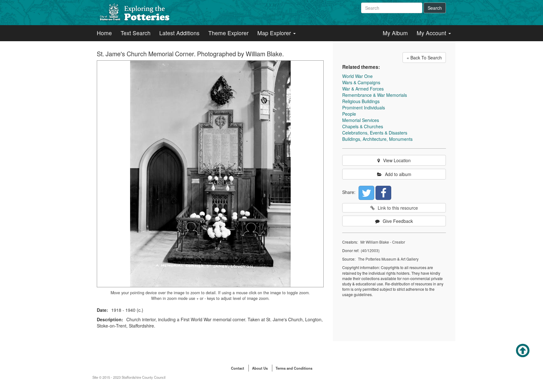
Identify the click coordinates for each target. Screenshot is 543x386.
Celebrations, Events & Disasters (374, 133)
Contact (237, 368)
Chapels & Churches (362, 126)
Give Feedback (398, 221)
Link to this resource (398, 208)
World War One (357, 76)
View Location (397, 160)
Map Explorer (275, 33)
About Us (260, 368)
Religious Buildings (361, 101)
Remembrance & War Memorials (374, 95)
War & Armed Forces (363, 88)
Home (104, 33)
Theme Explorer (228, 33)
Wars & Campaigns (361, 82)
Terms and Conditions (294, 368)
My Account (432, 33)
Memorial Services (360, 120)
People (349, 114)
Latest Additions (179, 33)
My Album (395, 33)
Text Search (136, 33)
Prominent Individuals (363, 107)
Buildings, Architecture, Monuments (377, 139)
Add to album (398, 174)
